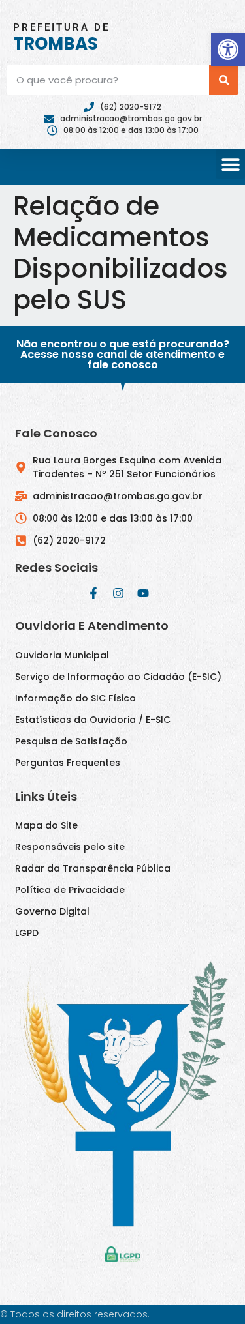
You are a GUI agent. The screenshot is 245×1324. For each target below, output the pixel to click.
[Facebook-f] (93, 593)
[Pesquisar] (223, 80)
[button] (228, 49)
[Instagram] (118, 593)
